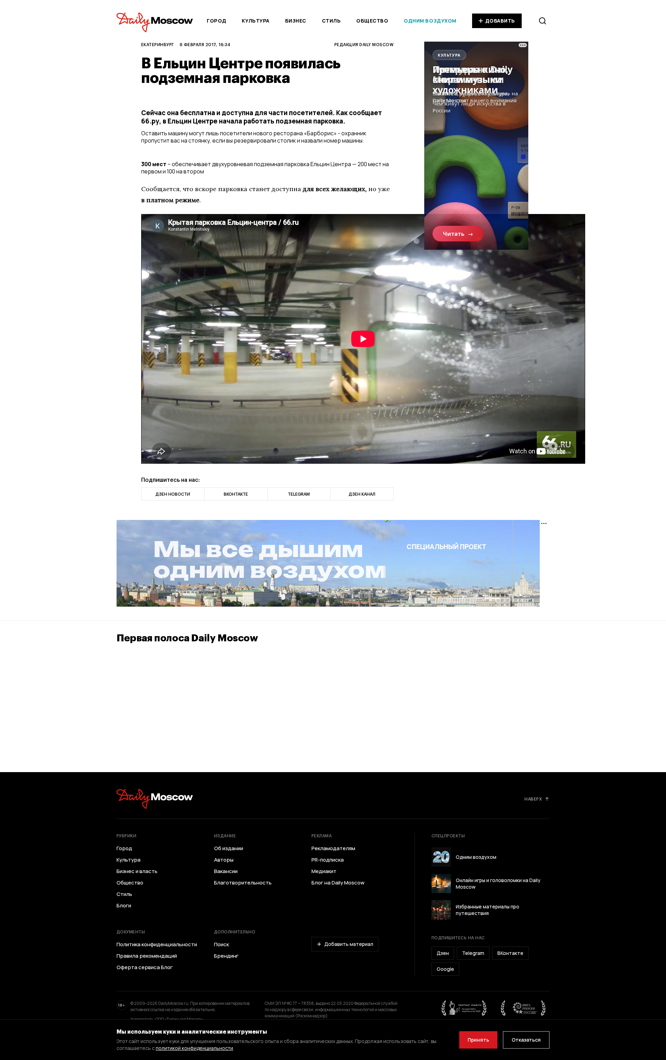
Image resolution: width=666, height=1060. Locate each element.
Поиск (221, 944)
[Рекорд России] (523, 1008)
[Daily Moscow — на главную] (155, 799)
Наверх (533, 798)
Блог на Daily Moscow (338, 882)
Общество (372, 20)
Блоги (124, 905)
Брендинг (226, 955)
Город (217, 20)
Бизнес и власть (137, 871)
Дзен (443, 953)
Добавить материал (348, 944)
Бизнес (295, 20)
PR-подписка (327, 859)
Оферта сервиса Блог (145, 967)
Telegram (473, 953)
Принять (478, 1039)
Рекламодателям (333, 848)
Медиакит (323, 871)
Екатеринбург (157, 44)
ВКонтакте (510, 953)
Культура (255, 20)
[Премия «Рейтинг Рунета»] (464, 1008)
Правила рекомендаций (147, 955)
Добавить (500, 20)
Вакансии (226, 871)
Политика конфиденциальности (157, 944)
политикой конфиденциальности (194, 1048)
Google (445, 969)
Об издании (228, 848)
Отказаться (526, 1039)
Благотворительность (243, 882)
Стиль (331, 20)
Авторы (223, 859)
